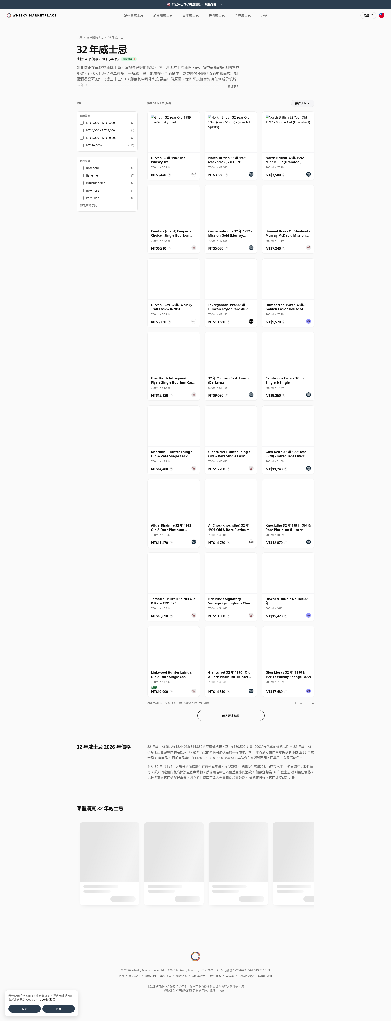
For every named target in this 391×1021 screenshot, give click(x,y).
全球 (243, 15)
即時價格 (127, 59)
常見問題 (165, 976)
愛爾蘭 (163, 15)
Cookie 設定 (246, 976)
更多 (264, 15)
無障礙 (230, 976)
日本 (190, 15)
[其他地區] (381, 15)
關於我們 (134, 976)
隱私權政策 (198, 976)
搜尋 (121, 976)
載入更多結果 (231, 715)
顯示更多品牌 (88, 205)
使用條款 (215, 976)
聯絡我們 (150, 976)
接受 (59, 1009)
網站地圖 (181, 976)
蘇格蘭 (133, 15)
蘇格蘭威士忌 (95, 37)
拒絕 (24, 1009)
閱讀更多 (233, 86)
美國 (217, 15)
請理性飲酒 (265, 976)
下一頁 (310, 703)
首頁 (79, 37)
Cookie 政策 (47, 999)
